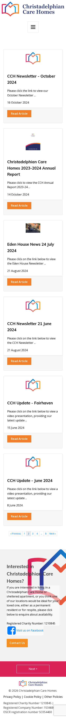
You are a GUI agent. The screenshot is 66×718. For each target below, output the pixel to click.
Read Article (19, 113)
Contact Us (17, 643)
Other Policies (53, 697)
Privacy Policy (12, 697)
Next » (52, 533)
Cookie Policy (32, 697)
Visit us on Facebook (29, 630)
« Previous (15, 533)
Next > (33, 669)
